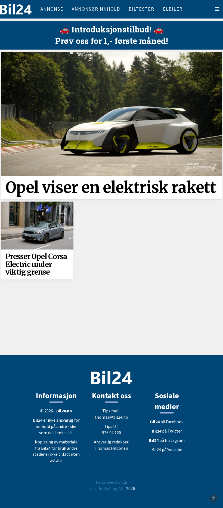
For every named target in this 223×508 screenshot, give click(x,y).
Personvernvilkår (112, 482)
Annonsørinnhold (96, 9)
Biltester (141, 9)
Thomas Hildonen (111, 448)
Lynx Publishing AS (105, 489)
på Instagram (167, 440)
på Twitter (167, 431)
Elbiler (172, 9)
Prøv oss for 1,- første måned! (111, 40)
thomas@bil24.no (111, 417)
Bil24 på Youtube (166, 450)
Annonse (52, 9)
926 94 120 (111, 433)
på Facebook (167, 422)
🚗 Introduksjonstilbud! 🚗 (111, 29)
